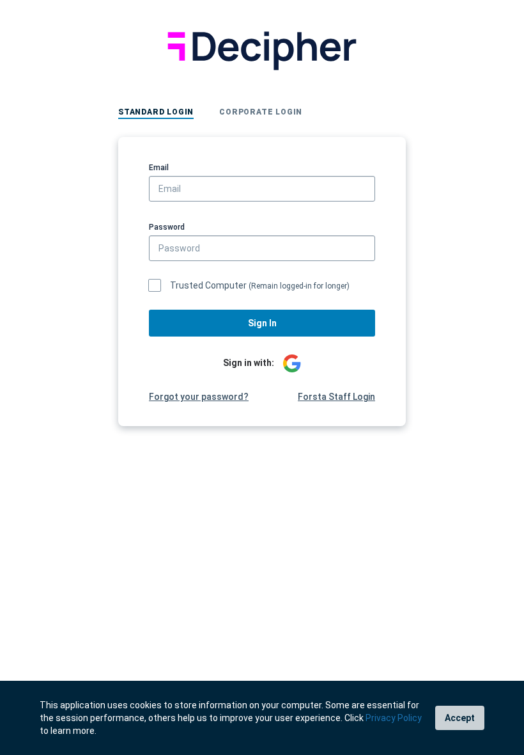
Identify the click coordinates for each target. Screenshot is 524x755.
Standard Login (156, 111)
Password (167, 227)
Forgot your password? (199, 397)
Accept (460, 718)
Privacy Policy (394, 718)
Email (159, 167)
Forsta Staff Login (336, 397)
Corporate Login (260, 111)
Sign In (262, 323)
